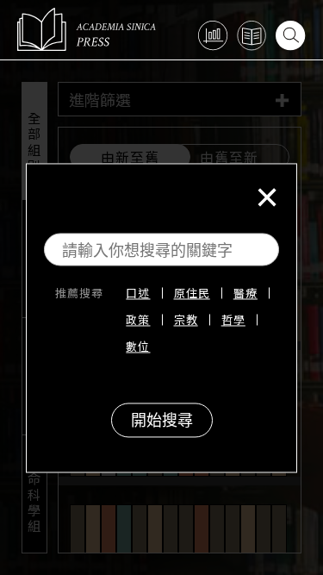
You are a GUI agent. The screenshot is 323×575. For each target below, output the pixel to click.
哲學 (233, 320)
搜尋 (291, 36)
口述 (138, 293)
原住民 (192, 293)
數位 (138, 347)
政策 (138, 320)
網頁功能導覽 (213, 36)
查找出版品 (252, 36)
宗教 (186, 320)
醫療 (245, 293)
